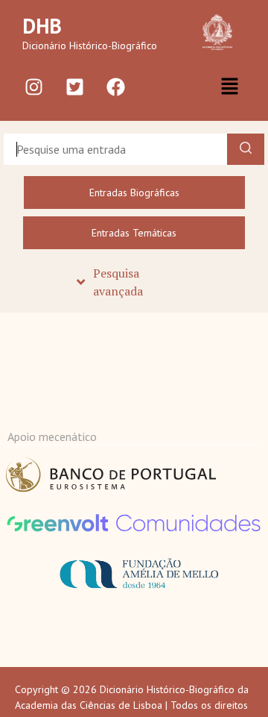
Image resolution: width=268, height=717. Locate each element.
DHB (42, 26)
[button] (229, 87)
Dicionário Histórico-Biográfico (89, 45)
